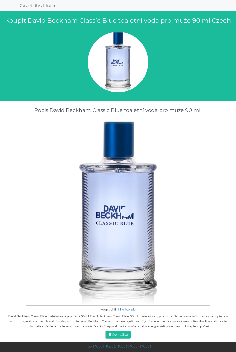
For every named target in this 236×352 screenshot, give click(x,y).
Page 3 (123, 346)
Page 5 (146, 346)
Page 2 (111, 346)
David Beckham (38, 5)
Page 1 (99, 346)
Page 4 (135, 346)
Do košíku (119, 335)
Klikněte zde (127, 309)
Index (89, 346)
